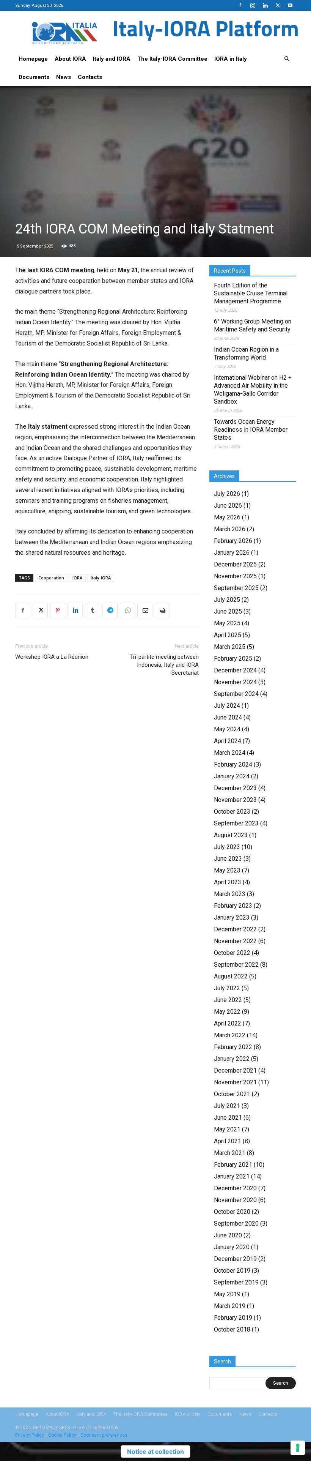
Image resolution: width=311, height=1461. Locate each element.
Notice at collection (155, 1451)
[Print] (162, 610)
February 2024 (233, 764)
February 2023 (233, 905)
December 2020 (235, 1188)
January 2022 (232, 1058)
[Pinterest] (57, 610)
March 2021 (229, 1152)
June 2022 (228, 999)
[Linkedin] (265, 5)
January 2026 (232, 552)
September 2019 (236, 1282)
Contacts (90, 77)
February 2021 (233, 1164)
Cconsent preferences (103, 1435)
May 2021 (227, 1129)
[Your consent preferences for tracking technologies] (298, 1447)
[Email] (144, 610)
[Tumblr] (92, 610)
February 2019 (233, 1317)
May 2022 (227, 1011)
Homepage (33, 58)
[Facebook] (240, 5)
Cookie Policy (62, 1435)
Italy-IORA (101, 578)
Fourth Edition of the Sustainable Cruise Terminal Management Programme (250, 293)
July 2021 (227, 1105)
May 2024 (227, 729)
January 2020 (232, 1247)
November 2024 (235, 682)
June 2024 (228, 717)
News (63, 77)
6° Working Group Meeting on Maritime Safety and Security (252, 325)
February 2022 (233, 1047)
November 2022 (235, 941)
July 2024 (227, 705)
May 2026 (227, 517)
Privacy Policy (29, 1435)
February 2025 (233, 658)
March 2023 (229, 894)
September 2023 (236, 823)
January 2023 (232, 917)
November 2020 (235, 1200)
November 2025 (235, 576)
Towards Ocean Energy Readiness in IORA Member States (250, 429)
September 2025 (236, 588)
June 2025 (228, 611)
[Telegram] (110, 610)
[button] (287, 59)
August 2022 (231, 976)
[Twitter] (277, 5)
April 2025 (227, 635)
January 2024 (232, 776)
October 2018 (232, 1329)
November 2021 (235, 1082)
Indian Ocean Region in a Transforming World (246, 353)
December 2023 (235, 788)
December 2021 (235, 1070)
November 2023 (235, 799)
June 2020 (228, 1235)
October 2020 (232, 1211)
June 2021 (228, 1117)
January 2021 (232, 1176)
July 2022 (227, 988)
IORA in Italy (230, 58)
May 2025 (227, 623)
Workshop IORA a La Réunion (51, 656)
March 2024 (229, 752)
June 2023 (228, 858)
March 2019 (229, 1306)
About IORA (70, 58)
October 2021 (232, 1094)
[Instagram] (252, 5)
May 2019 (227, 1294)
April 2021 (227, 1141)
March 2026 (229, 529)
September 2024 (236, 693)
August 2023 (231, 835)
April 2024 (227, 741)
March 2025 (229, 646)
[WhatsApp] (127, 610)
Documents (34, 77)
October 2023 (232, 811)
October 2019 (232, 1270)
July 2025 (227, 599)
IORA (77, 578)
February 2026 (233, 540)
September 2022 (236, 964)
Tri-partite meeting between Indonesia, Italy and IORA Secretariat (164, 664)
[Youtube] (290, 5)
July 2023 (227, 846)
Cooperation (51, 578)
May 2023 (227, 870)
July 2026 (227, 493)
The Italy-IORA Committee (172, 58)
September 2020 (236, 1223)
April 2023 (227, 882)
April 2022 (227, 1023)
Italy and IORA (111, 58)
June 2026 (228, 505)
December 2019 (235, 1258)
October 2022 (232, 952)
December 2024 (235, 670)
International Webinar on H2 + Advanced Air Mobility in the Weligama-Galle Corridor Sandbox (253, 389)
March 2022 (229, 1035)
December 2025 (235, 564)
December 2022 (235, 929)
